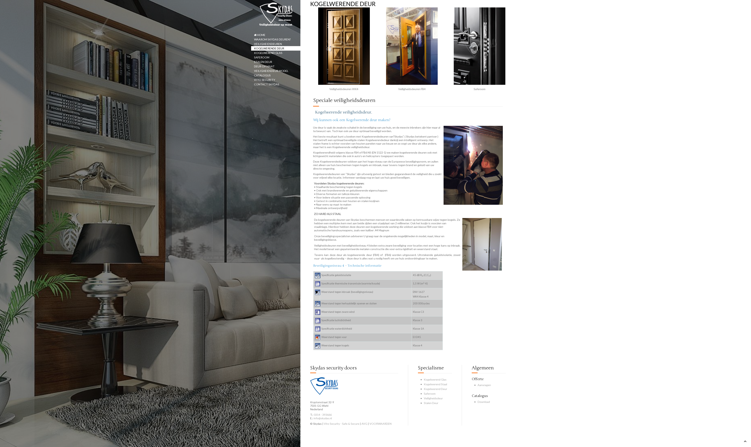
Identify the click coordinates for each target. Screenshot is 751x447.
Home (261, 35)
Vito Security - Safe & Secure (341, 423)
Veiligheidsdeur (433, 398)
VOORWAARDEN (380, 423)
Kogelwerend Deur (435, 389)
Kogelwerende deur (269, 48)
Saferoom (261, 57)
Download (484, 401)
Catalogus (262, 75)
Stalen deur (263, 61)
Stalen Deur (431, 403)
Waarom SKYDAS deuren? (272, 39)
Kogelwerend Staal (435, 384)
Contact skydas (266, 84)
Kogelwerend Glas (435, 379)
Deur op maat (264, 66)
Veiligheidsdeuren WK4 (343, 89)
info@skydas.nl (323, 418)
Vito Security (264, 79)
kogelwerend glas (268, 53)
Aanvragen (484, 385)
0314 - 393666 (323, 414)
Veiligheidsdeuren (268, 44)
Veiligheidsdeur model (271, 70)
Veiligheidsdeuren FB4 (412, 89)
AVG (364, 423)
